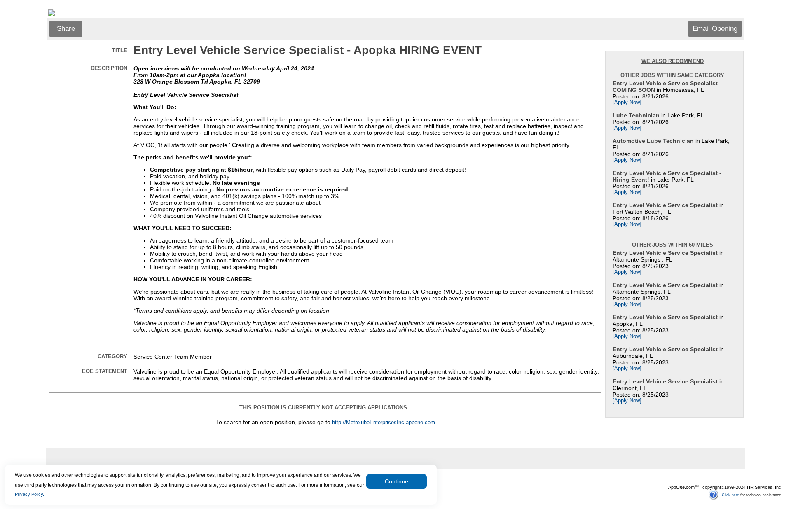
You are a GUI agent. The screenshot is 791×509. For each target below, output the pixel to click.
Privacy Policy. (29, 494)
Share (66, 29)
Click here (730, 495)
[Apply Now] (627, 102)
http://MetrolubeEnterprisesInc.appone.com (383, 422)
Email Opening (715, 29)
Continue (396, 481)
